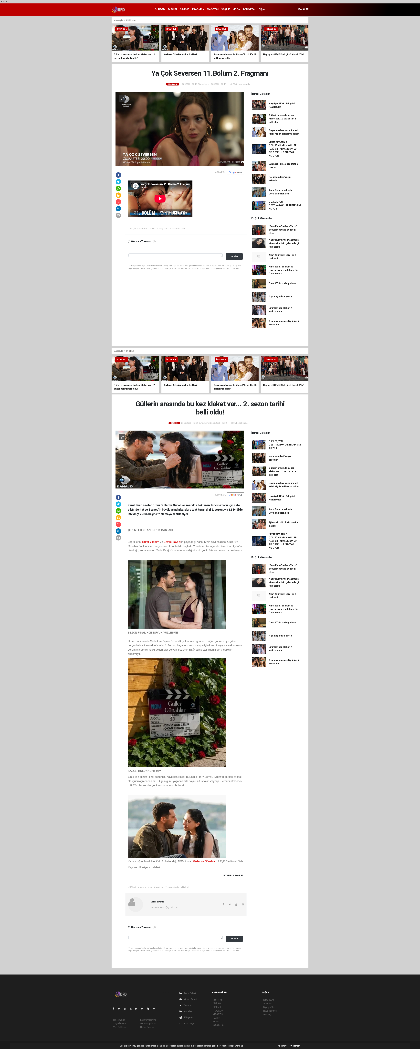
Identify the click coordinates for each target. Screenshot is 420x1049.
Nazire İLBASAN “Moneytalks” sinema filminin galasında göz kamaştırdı (285, 243)
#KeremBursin (177, 228)
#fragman (162, 228)
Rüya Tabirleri (270, 1010)
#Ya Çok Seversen (137, 228)
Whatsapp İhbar (148, 1023)
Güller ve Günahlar (204, 861)
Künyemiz (189, 1017)
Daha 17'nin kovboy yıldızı (282, 283)
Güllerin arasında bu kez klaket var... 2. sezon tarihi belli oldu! (282, 118)
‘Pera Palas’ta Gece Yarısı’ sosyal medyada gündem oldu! (283, 229)
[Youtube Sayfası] (132, 1008)
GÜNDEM (160, 9)
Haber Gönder (147, 1027)
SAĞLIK (225, 9)
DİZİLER (172, 9)
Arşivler (188, 1011)
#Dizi (152, 228)
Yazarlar (187, 1005)
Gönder (234, 256)
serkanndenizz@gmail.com (164, 907)
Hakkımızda (119, 1020)
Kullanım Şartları (148, 1020)
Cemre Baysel (172, 541)
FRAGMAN (198, 9)
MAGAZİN (213, 9)
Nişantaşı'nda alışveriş (280, 296)
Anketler (267, 1003)
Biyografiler (269, 1007)
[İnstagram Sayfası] (126, 1008)
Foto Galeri (190, 993)
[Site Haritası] (149, 1008)
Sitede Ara (268, 1000)
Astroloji (267, 1014)
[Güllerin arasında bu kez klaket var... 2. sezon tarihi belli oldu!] (180, 459)
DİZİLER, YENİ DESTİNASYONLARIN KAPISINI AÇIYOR (285, 205)
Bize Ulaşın (189, 1023)
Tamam (296, 1046)
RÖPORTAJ (249, 9)
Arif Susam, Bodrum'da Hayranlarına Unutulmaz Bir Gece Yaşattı (283, 270)
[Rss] (143, 1008)
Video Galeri (190, 999)
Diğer (262, 9)
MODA (236, 9)
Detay (283, 1046)
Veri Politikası (119, 1027)
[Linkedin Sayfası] (137, 1008)
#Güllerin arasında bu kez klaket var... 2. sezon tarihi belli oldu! (158, 887)
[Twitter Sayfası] (120, 1008)
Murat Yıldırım (150, 541)
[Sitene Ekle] (155, 1008)
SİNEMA (184, 9)
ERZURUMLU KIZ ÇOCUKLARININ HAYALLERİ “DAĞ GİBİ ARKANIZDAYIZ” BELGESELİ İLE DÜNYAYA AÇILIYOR (283, 149)
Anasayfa (118, 20)
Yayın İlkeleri (119, 1023)
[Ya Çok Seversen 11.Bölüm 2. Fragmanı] (180, 128)
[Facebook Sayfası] (115, 1008)
